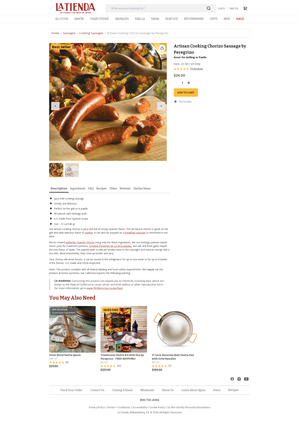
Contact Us (97, 390)
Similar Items (142, 188)
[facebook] (232, 379)
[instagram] (239, 379)
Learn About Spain (194, 390)
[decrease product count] (176, 82)
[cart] (245, 8)
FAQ (91, 188)
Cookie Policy (157, 407)
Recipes (101, 188)
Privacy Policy (97, 407)
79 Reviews (196, 68)
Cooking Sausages (92, 33)
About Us (168, 390)
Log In (221, 8)
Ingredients (77, 188)
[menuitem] (61, 18)
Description (59, 188)
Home (56, 33)
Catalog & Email (122, 390)
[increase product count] (189, 82)
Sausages (70, 33)
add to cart (185, 92)
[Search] (209, 8)
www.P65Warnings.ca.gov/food (104, 288)
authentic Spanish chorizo (80, 242)
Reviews (125, 188)
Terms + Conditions (118, 407)
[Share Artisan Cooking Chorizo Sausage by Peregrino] (162, 48)
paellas (89, 232)
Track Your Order (71, 390)
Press (216, 390)
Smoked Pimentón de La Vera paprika (110, 246)
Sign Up (233, 8)
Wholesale (147, 390)
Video (113, 188)
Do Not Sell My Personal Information (188, 407)
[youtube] (246, 379)
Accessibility (139, 407)
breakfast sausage (135, 232)
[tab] (59, 189)
